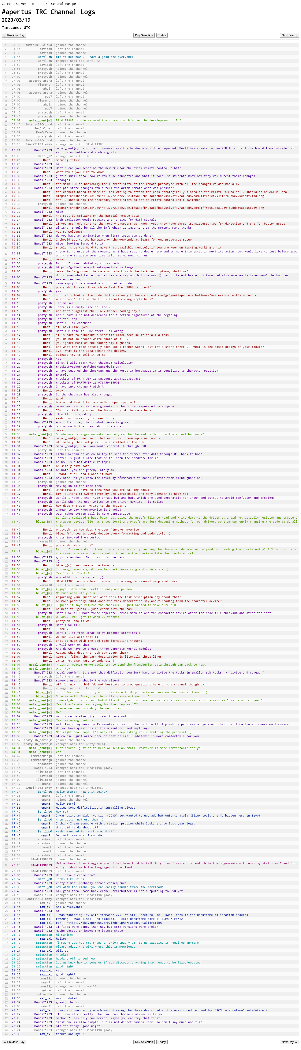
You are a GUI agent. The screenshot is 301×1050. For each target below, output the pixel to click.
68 (6, 323)
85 (6, 390)
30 (6, 164)
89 (6, 406)
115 (6, 509)
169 (6, 736)
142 (6, 628)
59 (6, 287)
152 (6, 668)
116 (6, 513)
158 (6, 692)
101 (6, 454)
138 (6, 613)
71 (6, 334)
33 (6, 176)
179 (6, 775)
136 (6, 605)
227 (6, 970)
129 (6, 577)
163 (6, 712)
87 (6, 398)
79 (6, 366)
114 (6, 505)
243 (6, 1034)
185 (6, 799)
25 (6, 140)
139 (6, 616)
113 (6, 501)
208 (6, 895)
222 (6, 950)
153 (6, 672)
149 (6, 656)
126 (6, 565)
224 (6, 958)
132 (6, 589)
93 (6, 422)
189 (6, 815)
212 (6, 910)
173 (6, 752)
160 (6, 700)
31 (6, 168)
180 (6, 779)
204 (6, 879)
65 (6, 311)
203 (6, 875)
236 (6, 1006)
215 (6, 922)
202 (6, 871)
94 (6, 426)
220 (6, 942)
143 (6, 632)
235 (6, 1002)
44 (6, 219)
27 (6, 150)
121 (6, 541)
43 (6, 215)
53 (6, 259)
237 (6, 1010)
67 (6, 319)
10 (6, 80)
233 (6, 994)
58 (6, 283)
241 (6, 1026)
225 (6, 962)
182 (6, 787)
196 (6, 843)
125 (6, 561)
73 (6, 342)
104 (6, 466)
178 (6, 771)
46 (6, 227)
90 (6, 410)
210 (6, 902)
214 (6, 918)
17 (6, 108)
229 (6, 978)
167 (6, 728)
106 (6, 473)
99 (6, 446)
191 (6, 823)
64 (6, 307)
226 (6, 966)
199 (6, 855)
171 (6, 744)
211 (6, 906)
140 (6, 620)
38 (6, 195)
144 (6, 636)
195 (6, 839)
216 (6, 926)
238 (6, 1014)
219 (6, 938)
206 (6, 887)
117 (6, 521)
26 (6, 144)
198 (6, 851)
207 (6, 891)
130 (6, 581)
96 (6, 434)
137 (6, 609)
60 (6, 291)
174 (6, 756)
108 (6, 481)
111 (6, 493)
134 (6, 597)
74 (6, 346)
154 (6, 676)
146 (6, 644)
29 (6, 160)
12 (6, 88)
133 (6, 593)
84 (6, 386)
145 (6, 640)
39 (6, 199)
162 (6, 708)
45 (6, 223)
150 (6, 660)
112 (6, 497)
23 (6, 132)
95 (6, 430)
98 (6, 442)
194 (6, 835)
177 (6, 767)
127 (6, 569)
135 (6, 601)
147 (6, 648)
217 (6, 930)
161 (6, 704)
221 (6, 946)
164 (6, 716)
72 (6, 338)
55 (6, 267)
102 (6, 458)
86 (6, 394)
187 (6, 807)
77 (6, 358)
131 (6, 585)
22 (6, 128)
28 (6, 156)
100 (6, 450)
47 (6, 231)
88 (6, 402)
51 (6, 247)
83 (6, 382)
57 (6, 277)
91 (6, 414)
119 (6, 533)
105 (6, 470)
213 (6, 914)
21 (6, 124)
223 (6, 954)
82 (6, 378)
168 (6, 732)
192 (6, 827)
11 (6, 84)
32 (6, 172)
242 (6, 1030)
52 (6, 253)
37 (6, 191)
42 (6, 211)
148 (6, 652)
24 (6, 136)
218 (6, 934)
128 (6, 573)
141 (6, 624)
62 (6, 299)
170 (6, 740)
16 (6, 104)
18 (6, 112)
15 (6, 100)
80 (6, 370)
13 (6, 92)
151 (6, 664)
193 (6, 831)
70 (6, 330)
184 (6, 795)
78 (6, 362)
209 (6, 899)
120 (6, 537)
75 (6, 350)
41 (6, 207)
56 (6, 271)
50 (6, 243)
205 (6, 883)
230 (6, 982)
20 (6, 120)
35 (6, 184)
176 (6, 763)
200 (6, 859)
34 (6, 180)
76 (6, 354)
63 (6, 303)
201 (6, 865)
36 (6, 187)
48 (6, 235)
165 (6, 720)
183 (6, 791)
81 (6, 374)
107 (6, 477)
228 (6, 974)
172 (6, 748)
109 (6, 485)
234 (6, 998)
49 (6, 239)
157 (6, 688)
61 (6, 295)
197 (6, 847)
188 (6, 811)
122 (6, 545)
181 (6, 783)
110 (6, 489)
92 (6, 418)
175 (6, 759)
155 (6, 680)
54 (6, 263)
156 (6, 684)
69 (6, 327)
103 (6, 462)
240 (6, 1022)
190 (6, 819)
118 (6, 529)
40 (6, 203)
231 (6, 986)
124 (6, 557)
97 (6, 438)
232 (6, 990)
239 (6, 1018)
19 (6, 116)
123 (6, 551)
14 (6, 96)
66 (6, 315)
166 (6, 724)
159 (6, 696)
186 (6, 803)
